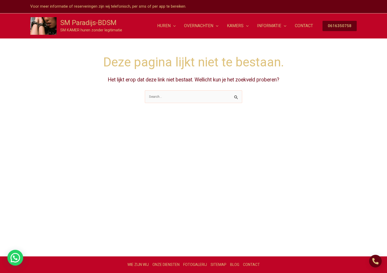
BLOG (234, 264)
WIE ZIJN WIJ (138, 264)
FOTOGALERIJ (195, 264)
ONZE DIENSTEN (166, 264)
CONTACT (251, 264)
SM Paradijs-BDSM (88, 23)
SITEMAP (218, 264)
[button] (173, 26)
